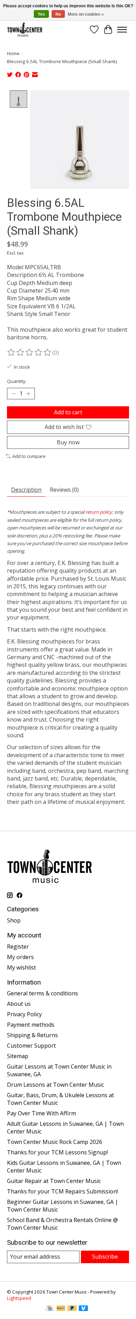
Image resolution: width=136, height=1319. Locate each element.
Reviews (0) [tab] (64, 489)
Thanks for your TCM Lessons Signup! (57, 1152)
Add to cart (68, 412)
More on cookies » (86, 14)
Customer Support (31, 1045)
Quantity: (17, 381)
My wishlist (21, 967)
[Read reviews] (29, 352)
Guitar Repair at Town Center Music (54, 1181)
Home (13, 53)
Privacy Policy (24, 1014)
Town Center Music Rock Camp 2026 (54, 1142)
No (58, 14)
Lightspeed (19, 1298)
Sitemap (17, 1056)
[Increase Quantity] (28, 393)
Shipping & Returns (32, 1035)
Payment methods (30, 1024)
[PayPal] (61, 1308)
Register (18, 946)
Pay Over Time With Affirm (41, 1113)
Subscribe (105, 1256)
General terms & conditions (42, 993)
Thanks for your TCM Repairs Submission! (62, 1191)
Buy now (68, 442)
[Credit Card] (49, 1308)
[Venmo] (83, 1308)
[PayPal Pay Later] (72, 1308)
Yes (41, 14)
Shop (14, 920)
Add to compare (29, 456)
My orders (20, 957)
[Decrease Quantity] (13, 393)
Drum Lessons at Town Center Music (55, 1084)
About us (19, 1004)
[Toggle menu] (122, 30)
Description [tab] (26, 489)
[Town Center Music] (25, 29)
